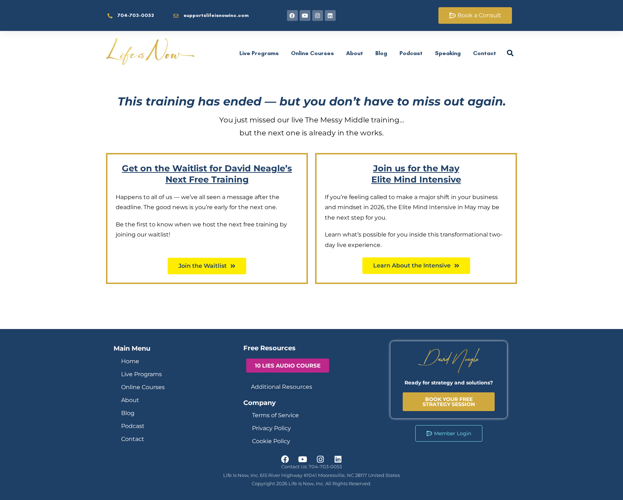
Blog (381, 53)
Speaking (448, 53)
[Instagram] (317, 15)
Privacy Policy (271, 428)
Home (130, 361)
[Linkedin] (330, 15)
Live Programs (259, 53)
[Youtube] (305, 15)
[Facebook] (292, 15)
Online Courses (312, 53)
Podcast (411, 53)
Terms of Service (275, 415)
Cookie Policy (271, 441)
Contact (484, 53)
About (354, 53)
